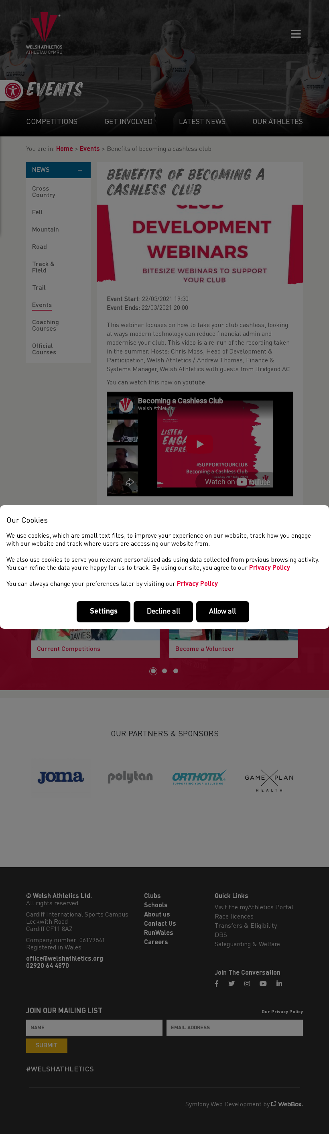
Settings (104, 611)
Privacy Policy (269, 568)
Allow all (222, 611)
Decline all (163, 611)
